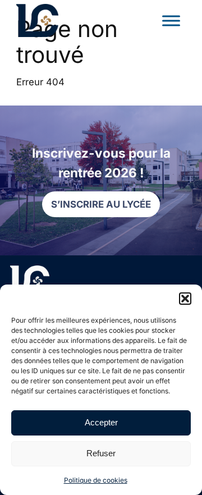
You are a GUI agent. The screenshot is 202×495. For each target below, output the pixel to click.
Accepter (101, 422)
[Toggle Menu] (171, 20)
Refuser (101, 453)
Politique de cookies (95, 480)
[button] (185, 298)
